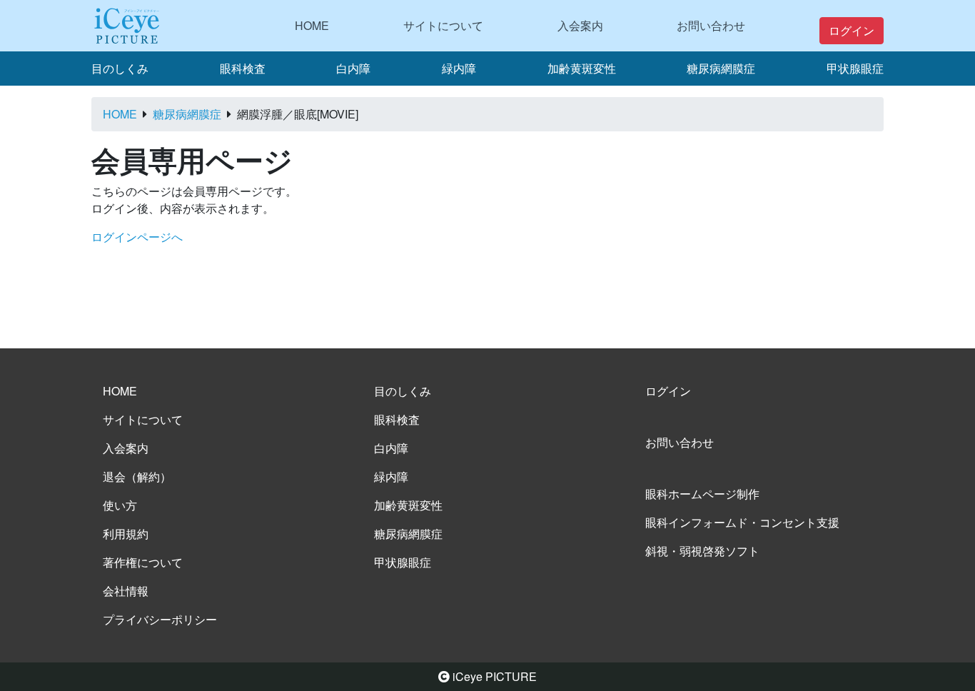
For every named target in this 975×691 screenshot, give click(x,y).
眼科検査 (243, 68)
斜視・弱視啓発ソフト (702, 551)
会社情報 (125, 590)
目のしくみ (119, 68)
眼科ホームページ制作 (702, 493)
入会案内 (580, 25)
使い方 (120, 505)
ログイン (851, 30)
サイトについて (443, 25)
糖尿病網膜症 (721, 68)
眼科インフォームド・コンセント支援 (742, 522)
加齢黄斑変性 (581, 68)
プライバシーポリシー (160, 619)
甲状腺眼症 (855, 68)
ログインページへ (137, 236)
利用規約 (125, 533)
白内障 (353, 68)
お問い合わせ (711, 25)
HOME (312, 25)
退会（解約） (137, 476)
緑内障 (459, 68)
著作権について (143, 562)
